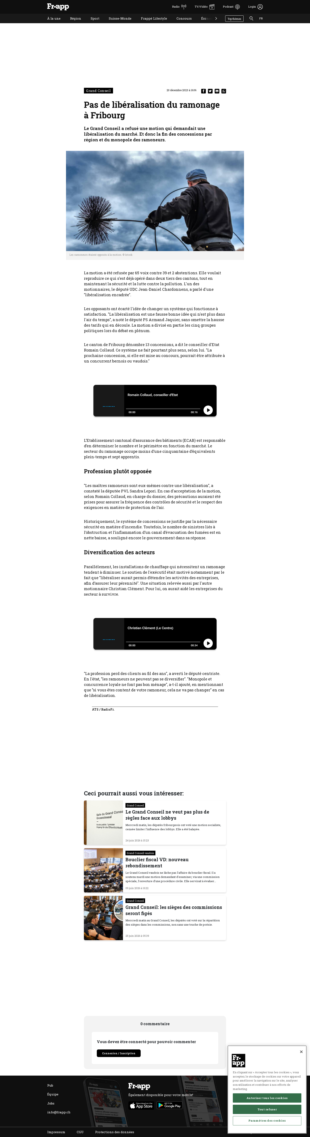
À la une (50, 23)
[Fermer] (301, 1051)
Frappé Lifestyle (151, 23)
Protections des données (114, 1132)
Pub (50, 1085)
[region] (267, 1089)
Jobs (50, 1103)
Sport (92, 23)
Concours (181, 23)
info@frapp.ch (58, 1112)
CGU (80, 1132)
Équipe (52, 1094)
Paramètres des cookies (267, 1120)
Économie (206, 23)
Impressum (56, 1132)
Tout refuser (267, 1109)
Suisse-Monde (117, 23)
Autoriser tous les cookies (267, 1098)
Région (72, 23)
